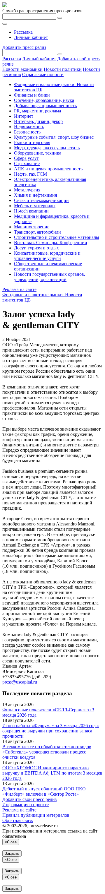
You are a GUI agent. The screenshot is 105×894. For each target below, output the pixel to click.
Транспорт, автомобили (37, 232)
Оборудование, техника (37, 152)
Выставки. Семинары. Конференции (50, 242)
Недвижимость (29, 126)
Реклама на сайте (19, 289)
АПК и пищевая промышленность (48, 168)
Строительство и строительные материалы (56, 237)
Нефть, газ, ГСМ (30, 174)
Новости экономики (22, 69)
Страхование (27, 163)
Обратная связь (17, 820)
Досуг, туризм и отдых (36, 247)
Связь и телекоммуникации (41, 200)
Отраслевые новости (43, 74)
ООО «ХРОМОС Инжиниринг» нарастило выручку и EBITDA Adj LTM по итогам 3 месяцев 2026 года (52, 773)
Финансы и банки (32, 95)
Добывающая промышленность (45, 105)
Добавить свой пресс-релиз (29, 799)
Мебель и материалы (34, 205)
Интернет (23, 116)
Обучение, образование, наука (44, 100)
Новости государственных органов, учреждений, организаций (49, 277)
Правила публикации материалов (35, 815)
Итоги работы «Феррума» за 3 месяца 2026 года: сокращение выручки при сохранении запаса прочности (50, 731)
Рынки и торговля (32, 142)
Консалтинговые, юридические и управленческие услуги (47, 256)
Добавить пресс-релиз (24, 47)
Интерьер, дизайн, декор (38, 121)
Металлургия (27, 189)
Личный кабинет (31, 37)
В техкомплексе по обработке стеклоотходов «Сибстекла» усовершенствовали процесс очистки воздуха (46, 752)
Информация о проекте (25, 804)
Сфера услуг (26, 158)
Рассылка (23, 32)
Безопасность (27, 131)
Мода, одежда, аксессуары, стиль (47, 147)
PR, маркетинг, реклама (37, 110)
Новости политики (63, 69)
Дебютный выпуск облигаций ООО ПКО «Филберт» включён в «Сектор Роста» (44, 791)
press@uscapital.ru (19, 681)
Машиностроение (31, 226)
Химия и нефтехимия (35, 195)
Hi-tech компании (31, 210)
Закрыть (12, 853)
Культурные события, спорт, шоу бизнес (54, 137)
